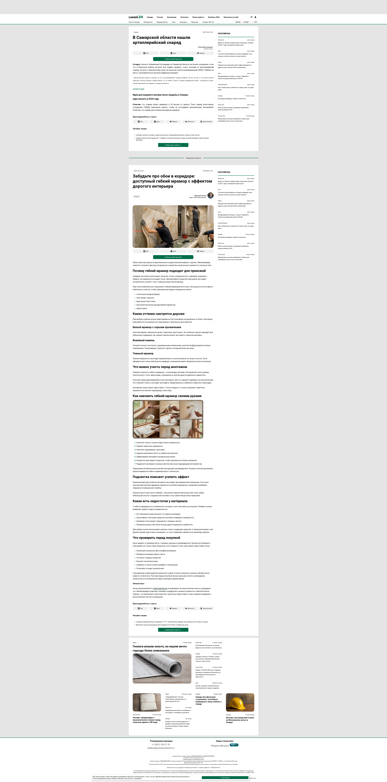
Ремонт (136, 196)
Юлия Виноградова (205, 47)
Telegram (201, 53)
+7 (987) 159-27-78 (161, 744)
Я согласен (225, 778)
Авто (219, 51)
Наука (220, 62)
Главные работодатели (173, 59)
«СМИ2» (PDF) (250, 772)
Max (147, 53)
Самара (136, 32)
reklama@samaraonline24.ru (160, 748)
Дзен (174, 53)
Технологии (221, 116)
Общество (221, 40)
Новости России (139, 171)
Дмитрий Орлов (200, 196)
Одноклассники (207, 121)
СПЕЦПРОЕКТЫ (222, 84)
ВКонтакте (191, 121)
